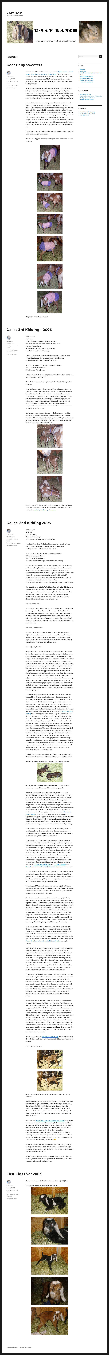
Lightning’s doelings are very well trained (50, 1120)
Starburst (15, 85)
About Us (82, 69)
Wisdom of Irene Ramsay (86, 80)
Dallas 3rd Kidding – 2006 (29, 330)
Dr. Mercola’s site (60, 864)
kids (12, 85)
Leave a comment (12, 87)
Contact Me (83, 71)
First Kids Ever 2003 (24, 1174)
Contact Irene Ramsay (87, 82)
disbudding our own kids (50, 1036)
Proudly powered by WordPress (23, 1347)
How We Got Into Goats (86, 76)
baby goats (10, 1194)
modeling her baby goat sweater (45, 510)
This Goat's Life (84, 115)
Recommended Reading (86, 78)
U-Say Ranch (14, 12)
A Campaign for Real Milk (42, 864)
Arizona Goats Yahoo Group (87, 112)
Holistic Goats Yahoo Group (87, 114)
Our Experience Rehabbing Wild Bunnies (91, 96)
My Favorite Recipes (85, 94)
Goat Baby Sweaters (24, 65)
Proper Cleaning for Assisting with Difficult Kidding (43, 941)
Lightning (9, 1196)
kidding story (14, 350)
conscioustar (10, 76)
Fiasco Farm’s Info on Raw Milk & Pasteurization (42, 867)
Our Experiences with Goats (87, 98)
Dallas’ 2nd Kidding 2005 (29, 523)
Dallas (8, 85)
